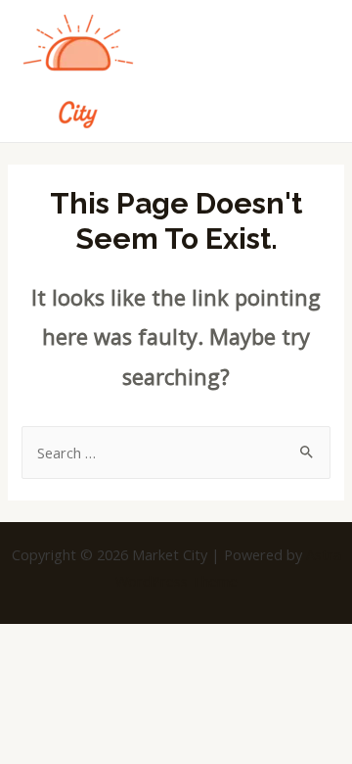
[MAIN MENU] (312, 70)
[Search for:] (176, 452)
